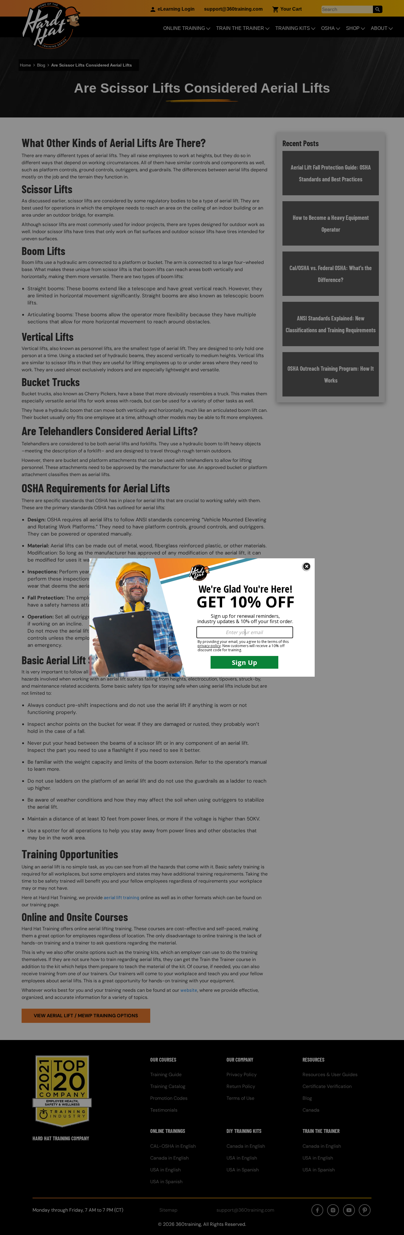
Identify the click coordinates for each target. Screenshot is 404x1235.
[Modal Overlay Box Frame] (202, 617)
